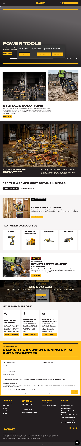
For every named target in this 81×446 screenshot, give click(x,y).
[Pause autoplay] (76, 58)
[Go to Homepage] (40, 3)
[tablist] (40, 188)
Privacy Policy (26, 393)
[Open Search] (60, 3)
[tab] (11, 188)
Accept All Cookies (57, 54)
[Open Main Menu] (4, 3)
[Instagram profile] (77, 428)
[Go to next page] (73, 58)
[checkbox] (3, 379)
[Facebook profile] (70, 428)
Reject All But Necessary (44, 54)
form (57, 393)
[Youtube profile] (73, 428)
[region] (40, 241)
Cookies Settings (24, 54)
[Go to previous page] (3, 58)
